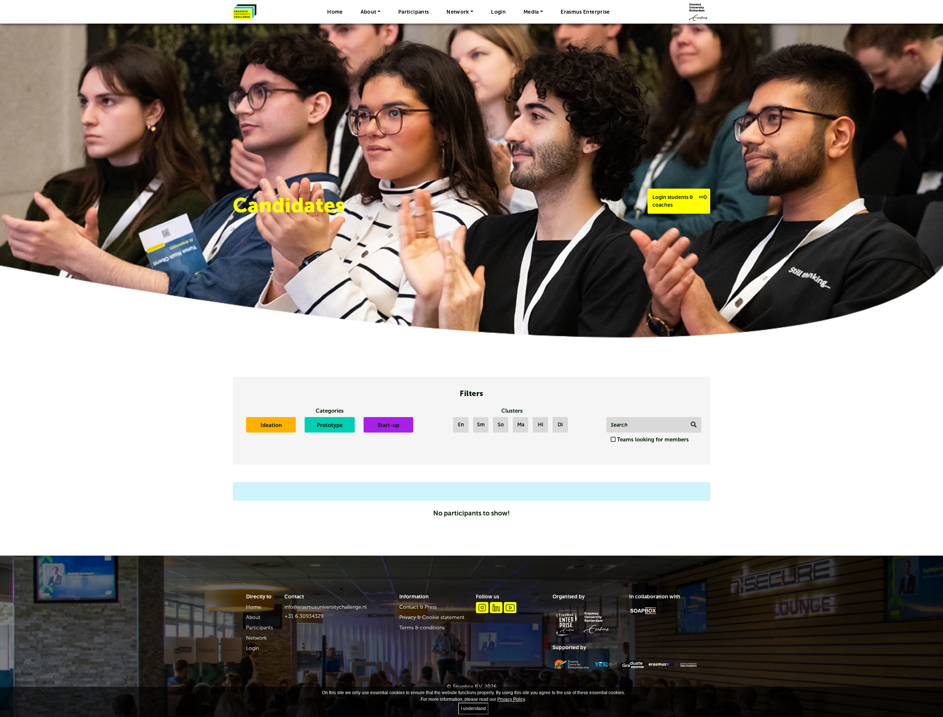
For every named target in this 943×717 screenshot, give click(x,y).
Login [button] (498, 12)
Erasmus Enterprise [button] (585, 12)
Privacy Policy (511, 699)
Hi (540, 425)
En (461, 425)
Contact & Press (418, 607)
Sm (481, 425)
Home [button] (335, 12)
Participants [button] (413, 12)
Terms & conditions (422, 628)
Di (560, 425)
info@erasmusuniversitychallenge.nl (325, 607)
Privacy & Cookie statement (432, 617)
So (501, 425)
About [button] (368, 12)
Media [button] (531, 12)
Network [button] (457, 12)
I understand (473, 708)
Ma (520, 425)
